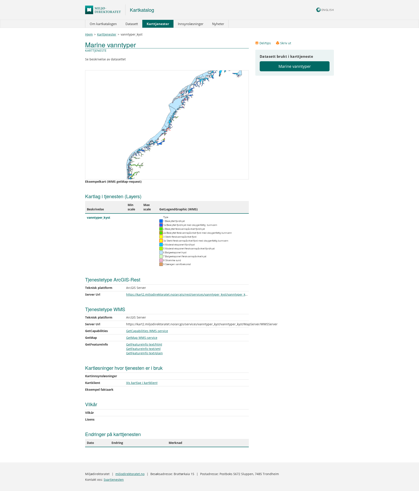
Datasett (131, 24)
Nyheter (218, 24)
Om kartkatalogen (103, 24)
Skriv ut (285, 43)
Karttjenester (158, 24)
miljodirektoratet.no (129, 474)
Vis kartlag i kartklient (142, 383)
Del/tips (265, 43)
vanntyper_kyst (98, 217)
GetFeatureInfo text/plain (144, 353)
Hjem (89, 34)
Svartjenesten (114, 479)
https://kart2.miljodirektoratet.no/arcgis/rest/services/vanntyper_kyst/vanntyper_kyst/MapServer (196, 294)
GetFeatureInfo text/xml (143, 349)
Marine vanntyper (294, 66)
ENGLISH (327, 10)
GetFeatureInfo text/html (144, 344)
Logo (105, 9)
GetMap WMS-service (141, 338)
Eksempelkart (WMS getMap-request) (113, 181)
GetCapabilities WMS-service (147, 331)
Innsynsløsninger (190, 24)
